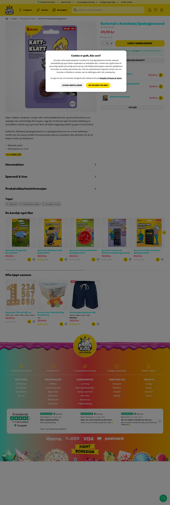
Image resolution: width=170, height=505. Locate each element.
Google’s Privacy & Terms (111, 78)
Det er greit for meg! (98, 85)
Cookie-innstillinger (72, 85)
